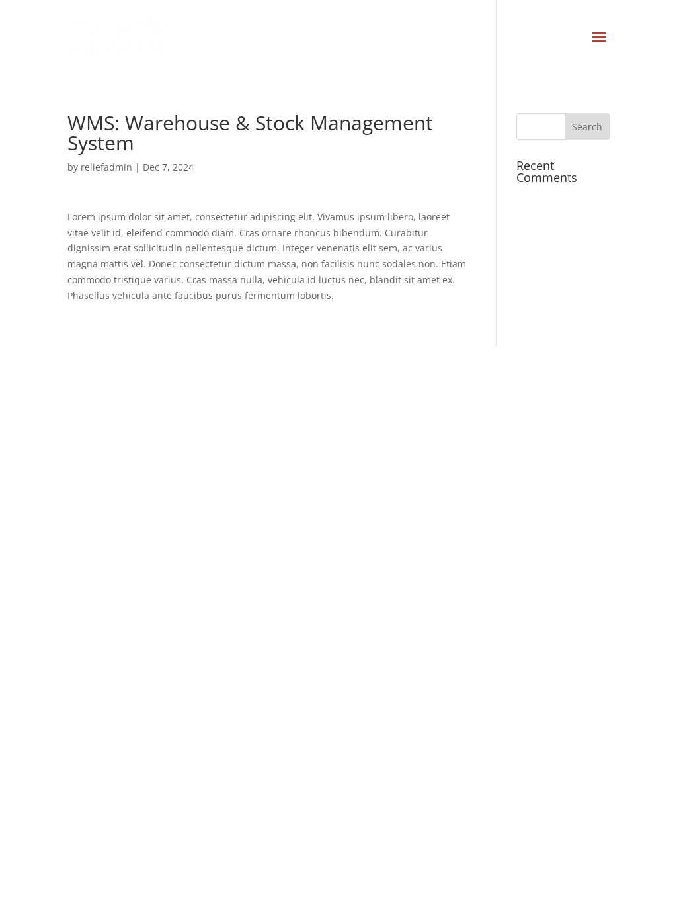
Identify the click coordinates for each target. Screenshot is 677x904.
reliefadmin (106, 167)
